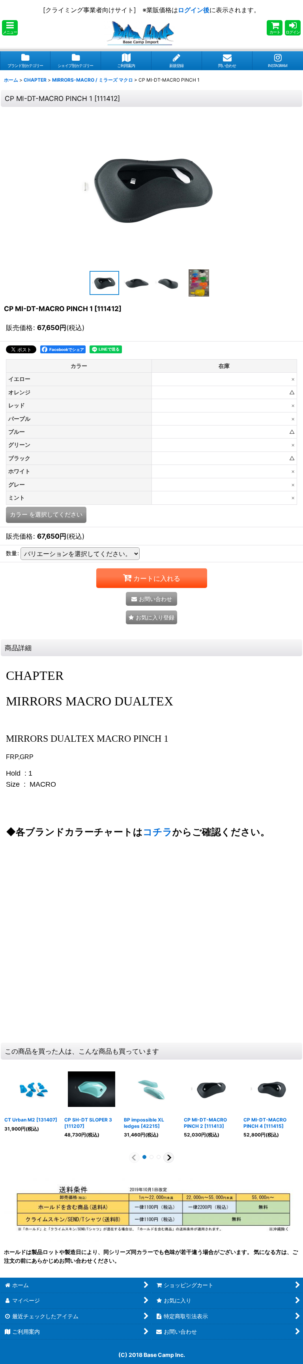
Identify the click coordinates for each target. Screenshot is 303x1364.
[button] (10, 27)
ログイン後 (193, 10)
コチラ (157, 832)
